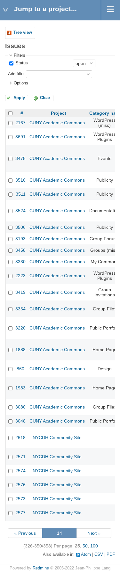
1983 (20, 387)
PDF (111, 554)
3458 (20, 250)
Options (21, 83)
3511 (21, 194)
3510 (20, 180)
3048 (20, 421)
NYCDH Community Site (57, 437)
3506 (20, 227)
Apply (19, 98)
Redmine (41, 568)
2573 (20, 498)
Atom (86, 554)
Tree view (22, 32)
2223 (20, 275)
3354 (20, 308)
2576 (20, 484)
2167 (20, 122)
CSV (98, 554)
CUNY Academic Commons (57, 122)
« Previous (25, 533)
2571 (20, 456)
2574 (20, 470)
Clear (45, 98)
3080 (20, 406)
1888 (20, 349)
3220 (20, 327)
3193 (20, 238)
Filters (19, 55)
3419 (20, 292)
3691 (20, 136)
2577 (20, 512)
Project (58, 113)
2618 (20, 437)
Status (21, 63)
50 (85, 545)
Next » (93, 533)
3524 (20, 210)
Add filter (16, 74)
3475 (20, 158)
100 (94, 545)
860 (20, 368)
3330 (20, 261)
